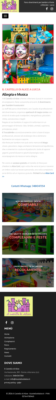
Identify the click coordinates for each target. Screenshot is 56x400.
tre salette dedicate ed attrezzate (28, 233)
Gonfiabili (28, 204)
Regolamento (28, 269)
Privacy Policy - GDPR (12, 382)
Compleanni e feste (28, 237)
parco (6, 345)
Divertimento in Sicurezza (28, 266)
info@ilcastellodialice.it (20, 379)
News (6, 352)
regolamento (10, 348)
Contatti (7, 356)
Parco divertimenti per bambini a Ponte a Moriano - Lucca (39, 3)
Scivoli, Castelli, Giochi (28, 201)
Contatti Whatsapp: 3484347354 (28, 186)
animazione (9, 337)
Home (6, 334)
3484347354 (18, 375)
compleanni (9, 341)
